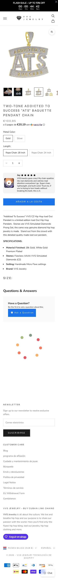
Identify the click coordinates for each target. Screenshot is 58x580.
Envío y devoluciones (13, 471)
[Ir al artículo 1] (7, 91)
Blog (5, 450)
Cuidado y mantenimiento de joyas (20, 461)
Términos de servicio (13, 487)
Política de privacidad (13, 477)
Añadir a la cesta (29, 201)
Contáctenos (9, 498)
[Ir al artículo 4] (38, 91)
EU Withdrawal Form (14, 493)
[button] (29, 124)
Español (46, 548)
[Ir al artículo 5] (48, 91)
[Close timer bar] (56, 2)
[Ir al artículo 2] (18, 91)
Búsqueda (8, 466)
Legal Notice (9, 482)
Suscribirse (16, 432)
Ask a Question (23, 312)
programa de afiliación (14, 456)
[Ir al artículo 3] (28, 91)
